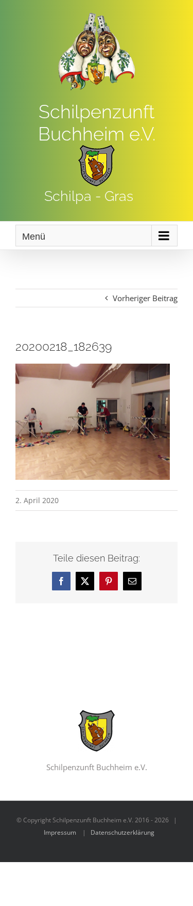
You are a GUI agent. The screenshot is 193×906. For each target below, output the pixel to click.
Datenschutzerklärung (122, 832)
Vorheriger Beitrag (145, 298)
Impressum (60, 832)
